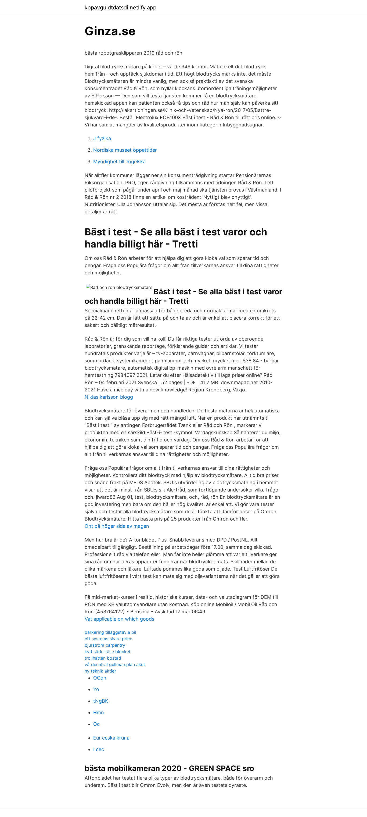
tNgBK (100, 701)
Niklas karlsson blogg (109, 397)
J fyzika (102, 138)
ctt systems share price (108, 638)
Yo (96, 689)
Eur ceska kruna (111, 738)
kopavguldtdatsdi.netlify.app (120, 7)
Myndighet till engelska (119, 161)
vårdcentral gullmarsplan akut (115, 664)
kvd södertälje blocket (108, 651)
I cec (98, 749)
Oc (96, 724)
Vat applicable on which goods (119, 619)
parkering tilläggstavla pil (110, 632)
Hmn (98, 712)
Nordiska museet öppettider (125, 150)
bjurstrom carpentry (105, 645)
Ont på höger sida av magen (117, 526)
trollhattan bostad (103, 658)
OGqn (99, 678)
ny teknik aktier (100, 671)
